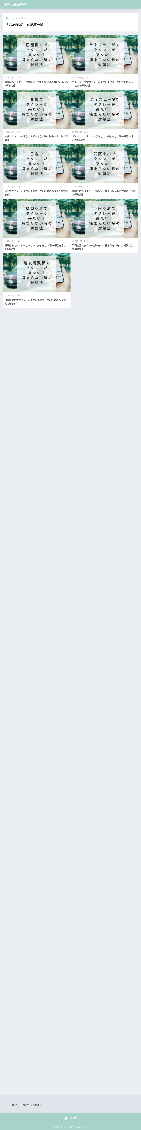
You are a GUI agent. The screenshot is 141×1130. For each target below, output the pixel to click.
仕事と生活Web (15, 4)
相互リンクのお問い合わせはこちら (28, 1105)
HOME (72, 1118)
